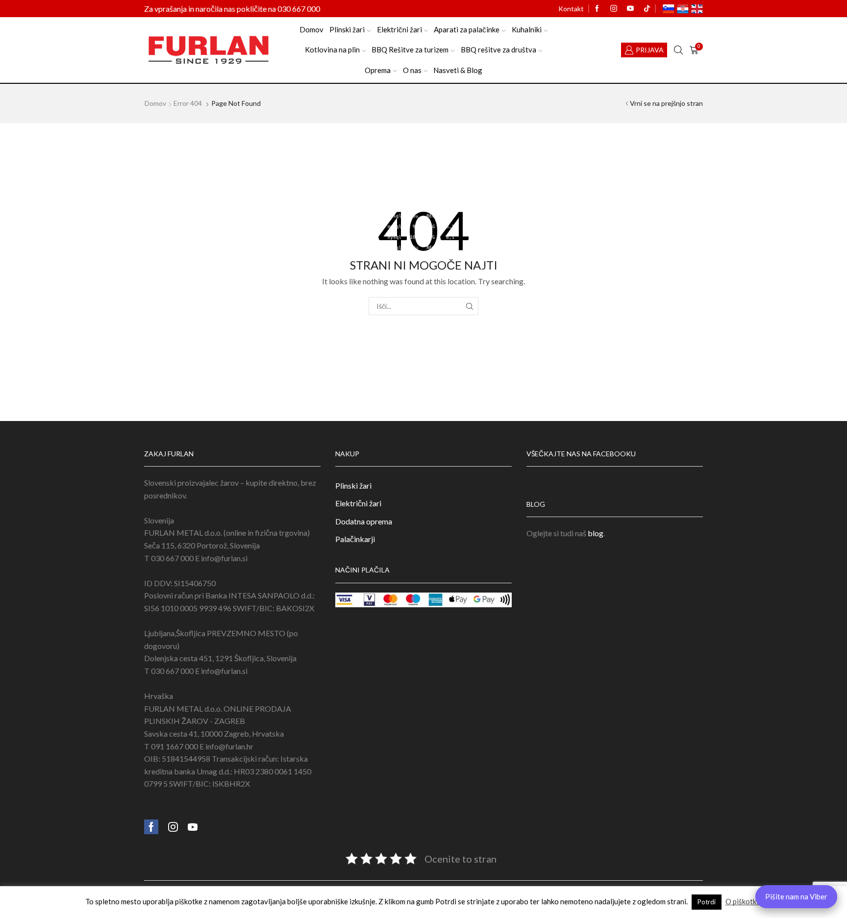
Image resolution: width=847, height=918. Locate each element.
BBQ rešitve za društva (498, 49)
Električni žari (399, 29)
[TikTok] (647, 9)
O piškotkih (743, 901)
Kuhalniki (527, 29)
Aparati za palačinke (466, 29)
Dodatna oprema (363, 521)
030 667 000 (298, 8)
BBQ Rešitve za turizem (410, 49)
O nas (412, 70)
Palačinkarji (355, 539)
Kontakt (571, 8)
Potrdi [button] (707, 902)
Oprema (378, 70)
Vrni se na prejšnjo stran (666, 103)
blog (595, 533)
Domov (311, 29)
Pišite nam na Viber (796, 896)
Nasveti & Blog (457, 70)
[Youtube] (630, 9)
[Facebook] (597, 9)
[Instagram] (613, 9)
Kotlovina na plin (332, 49)
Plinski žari (347, 29)
